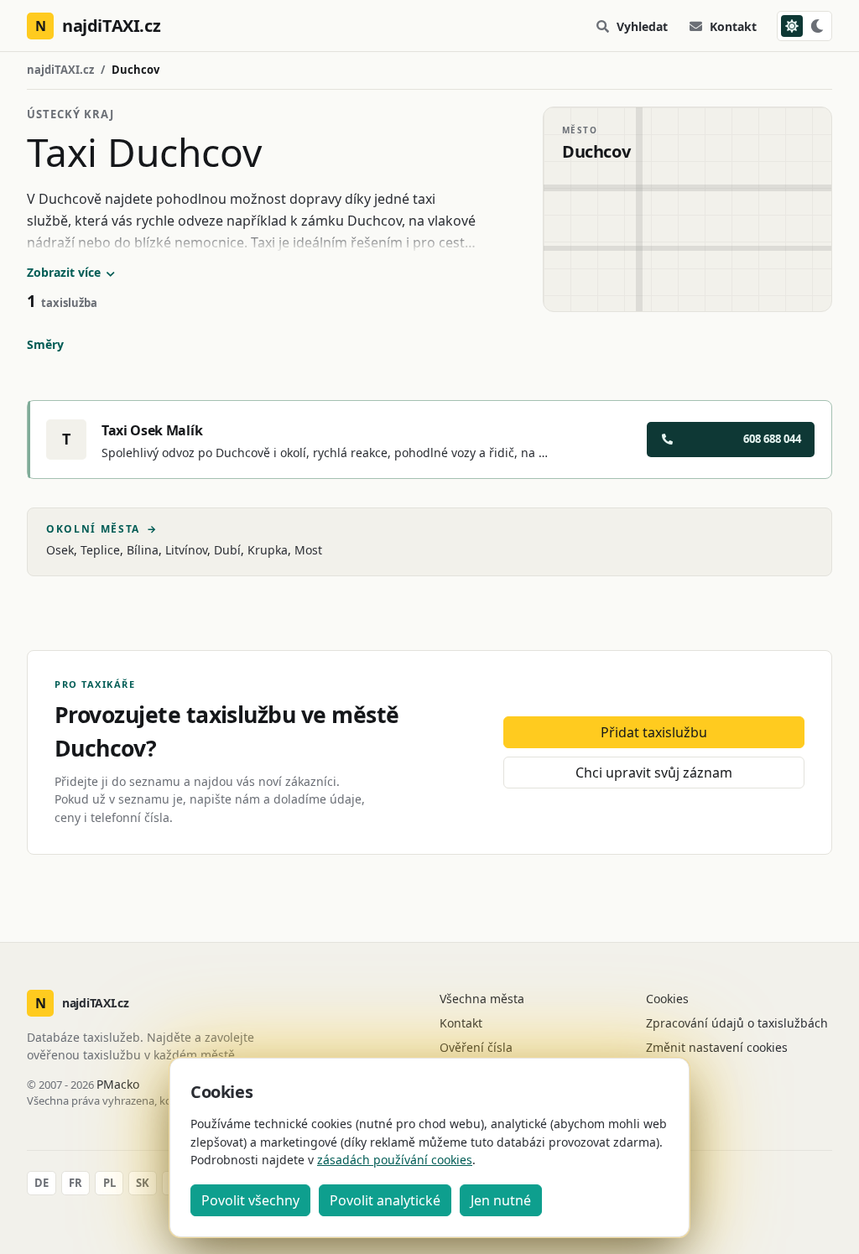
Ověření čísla (476, 1047)
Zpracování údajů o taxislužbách (737, 1023)
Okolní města (102, 529)
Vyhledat (642, 26)
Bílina (143, 550)
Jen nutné (501, 1200)
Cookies (667, 999)
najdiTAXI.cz (60, 69)
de (41, 1182)
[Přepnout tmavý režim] (804, 26)
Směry (45, 344)
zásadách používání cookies (394, 1160)
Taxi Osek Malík (152, 430)
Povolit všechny (250, 1200)
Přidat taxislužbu (654, 732)
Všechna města (482, 999)
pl (109, 1182)
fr (75, 1182)
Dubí (227, 550)
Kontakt (733, 26)
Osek (60, 550)
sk (142, 1182)
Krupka (267, 550)
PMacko (117, 1084)
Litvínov (186, 550)
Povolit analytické (385, 1200)
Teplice (100, 550)
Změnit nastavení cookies (717, 1047)
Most (308, 550)
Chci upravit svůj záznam (653, 772)
